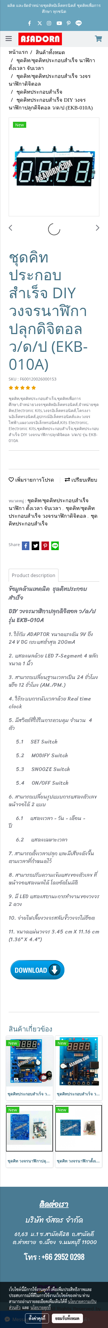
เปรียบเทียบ (83, 480)
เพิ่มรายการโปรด (34, 480)
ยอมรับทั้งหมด (67, 1318)
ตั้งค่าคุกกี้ (37, 1318)
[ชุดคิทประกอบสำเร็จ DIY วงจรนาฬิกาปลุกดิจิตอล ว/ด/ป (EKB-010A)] (54, 167)
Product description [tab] (33, 575)
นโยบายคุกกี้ (41, 1307)
